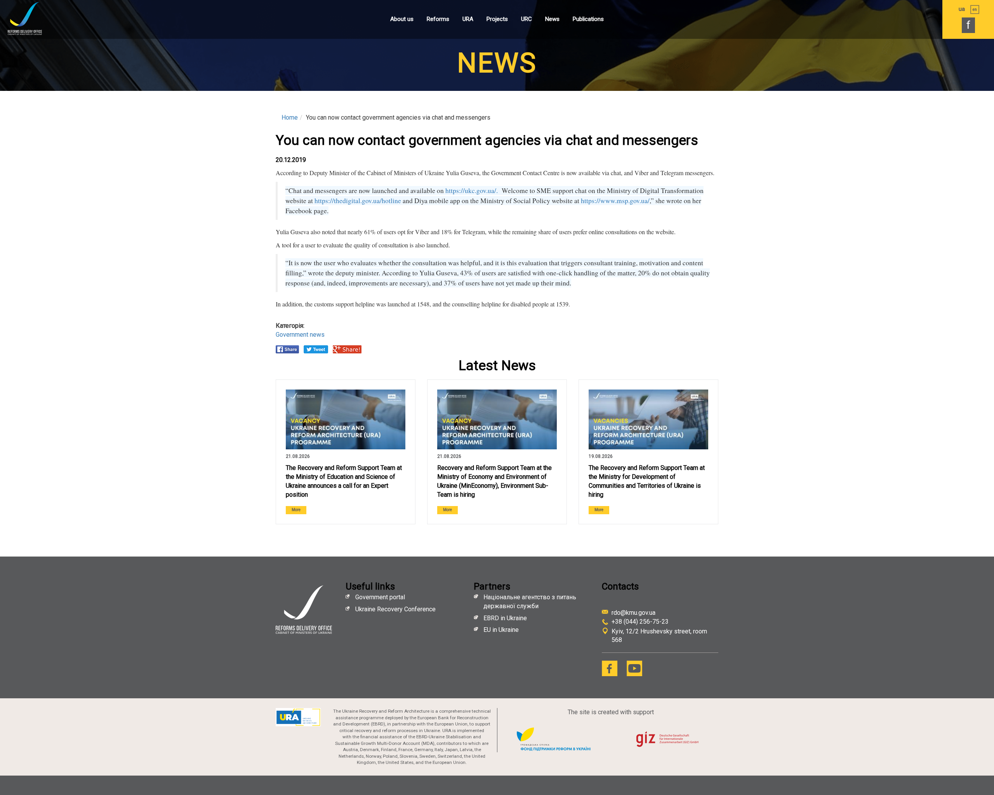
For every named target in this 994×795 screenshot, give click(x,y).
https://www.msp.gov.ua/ (615, 200)
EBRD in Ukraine (505, 618)
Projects (497, 19)
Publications (588, 19)
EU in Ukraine (501, 629)
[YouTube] (634, 668)
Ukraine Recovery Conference (396, 609)
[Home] (33, 18)
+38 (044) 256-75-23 (640, 621)
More (296, 510)
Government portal (380, 597)
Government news (300, 334)
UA (962, 8)
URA (467, 19)
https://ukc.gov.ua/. (472, 190)
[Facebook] (609, 668)
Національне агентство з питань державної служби (529, 601)
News (552, 19)
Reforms (438, 19)
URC (526, 19)
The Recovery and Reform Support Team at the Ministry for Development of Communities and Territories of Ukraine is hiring (647, 481)
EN (975, 9)
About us (402, 19)
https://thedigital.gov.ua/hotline (358, 200)
